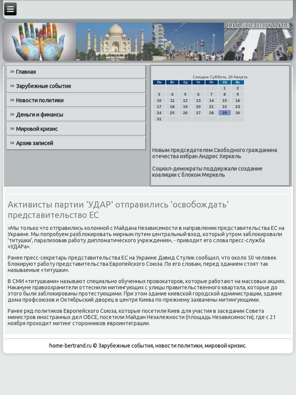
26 (185, 113)
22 (224, 107)
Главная (26, 72)
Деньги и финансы (39, 114)
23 (237, 107)
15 (224, 100)
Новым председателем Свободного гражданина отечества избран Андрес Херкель (214, 153)
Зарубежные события (43, 86)
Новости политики (40, 100)
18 (172, 107)
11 (172, 100)
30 (237, 113)
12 (185, 100)
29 (224, 113)
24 (159, 113)
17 (159, 107)
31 (159, 119)
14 (211, 100)
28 (211, 113)
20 (198, 107)
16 (237, 100)
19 (185, 107)
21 (211, 107)
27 (198, 113)
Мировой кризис (37, 129)
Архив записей (34, 143)
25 (172, 113)
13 (198, 100)
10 (159, 100)
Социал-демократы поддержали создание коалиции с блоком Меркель (207, 171)
